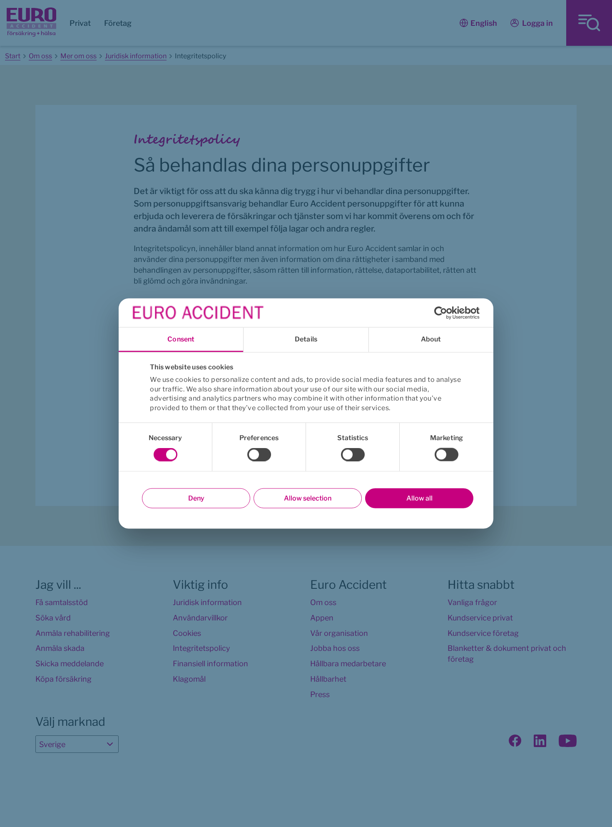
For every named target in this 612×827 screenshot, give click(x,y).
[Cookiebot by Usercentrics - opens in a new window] (443, 312)
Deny (196, 498)
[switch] (259, 454)
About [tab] (431, 339)
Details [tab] (306, 339)
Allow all (419, 498)
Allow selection (307, 498)
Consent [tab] (180, 339)
